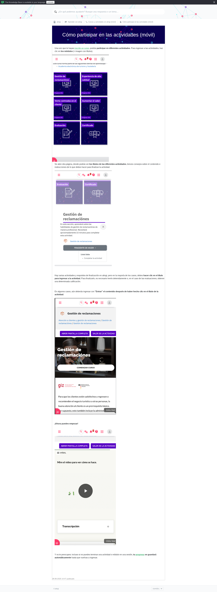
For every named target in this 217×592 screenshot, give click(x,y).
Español (156, 588)
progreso (140, 555)
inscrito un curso (81, 48)
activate (50, 2)
